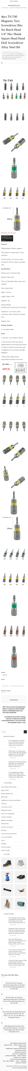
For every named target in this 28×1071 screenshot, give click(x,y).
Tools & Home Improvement (17, 686)
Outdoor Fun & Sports (7, 827)
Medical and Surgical (6, 820)
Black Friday (4, 797)
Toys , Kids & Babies (6, 837)
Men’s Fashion (22, 1055)
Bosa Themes (23, 1068)
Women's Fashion (6, 847)
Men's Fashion (5, 823)
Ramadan (4, 830)
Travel (2, 840)
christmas (4, 803)
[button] (7, 863)
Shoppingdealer (14, 5)
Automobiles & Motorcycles (8, 787)
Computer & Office (6, 807)
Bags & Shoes (5, 790)
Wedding (3, 843)
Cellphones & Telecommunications (11, 800)
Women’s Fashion (21, 1063)
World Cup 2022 (5, 850)
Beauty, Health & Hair (7, 793)
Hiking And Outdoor (6, 810)
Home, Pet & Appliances (7, 813)
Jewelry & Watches (6, 817)
